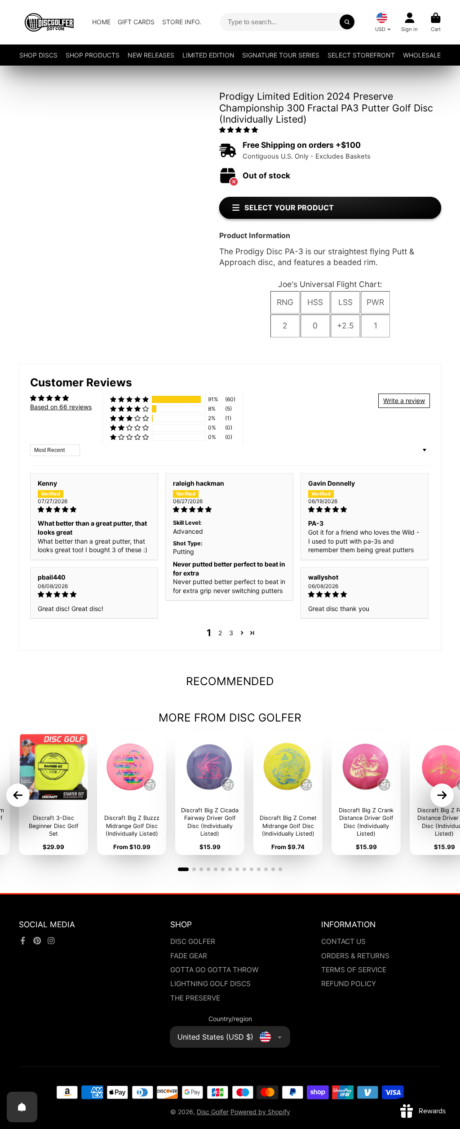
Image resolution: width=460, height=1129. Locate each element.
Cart (435, 22)
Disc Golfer (213, 1112)
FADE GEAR (188, 956)
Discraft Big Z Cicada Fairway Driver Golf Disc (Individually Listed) (209, 793)
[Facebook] (23, 941)
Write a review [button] (404, 400)
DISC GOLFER (192, 941)
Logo (49, 22)
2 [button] (220, 633)
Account (409, 22)
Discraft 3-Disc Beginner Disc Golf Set (53, 793)
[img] (94, 509)
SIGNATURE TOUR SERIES (280, 55)
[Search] (347, 22)
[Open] (22, 1107)
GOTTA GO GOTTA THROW (214, 969)
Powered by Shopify (260, 1112)
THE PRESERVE (195, 998)
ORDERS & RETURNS (355, 956)
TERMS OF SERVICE (353, 969)
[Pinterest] (37, 941)
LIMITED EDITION (208, 55)
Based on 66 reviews (61, 407)
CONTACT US (343, 941)
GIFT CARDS (136, 22)
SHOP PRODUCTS (92, 55)
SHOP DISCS (38, 55)
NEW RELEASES (151, 55)
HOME (101, 22)
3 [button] (231, 633)
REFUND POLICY (348, 983)
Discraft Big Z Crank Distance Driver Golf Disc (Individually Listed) (366, 793)
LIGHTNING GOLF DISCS (210, 983)
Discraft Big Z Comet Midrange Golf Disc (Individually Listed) (288, 793)
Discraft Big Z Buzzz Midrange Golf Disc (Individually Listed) (131, 793)
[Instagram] (51, 941)
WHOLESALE (422, 55)
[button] (238, 129)
